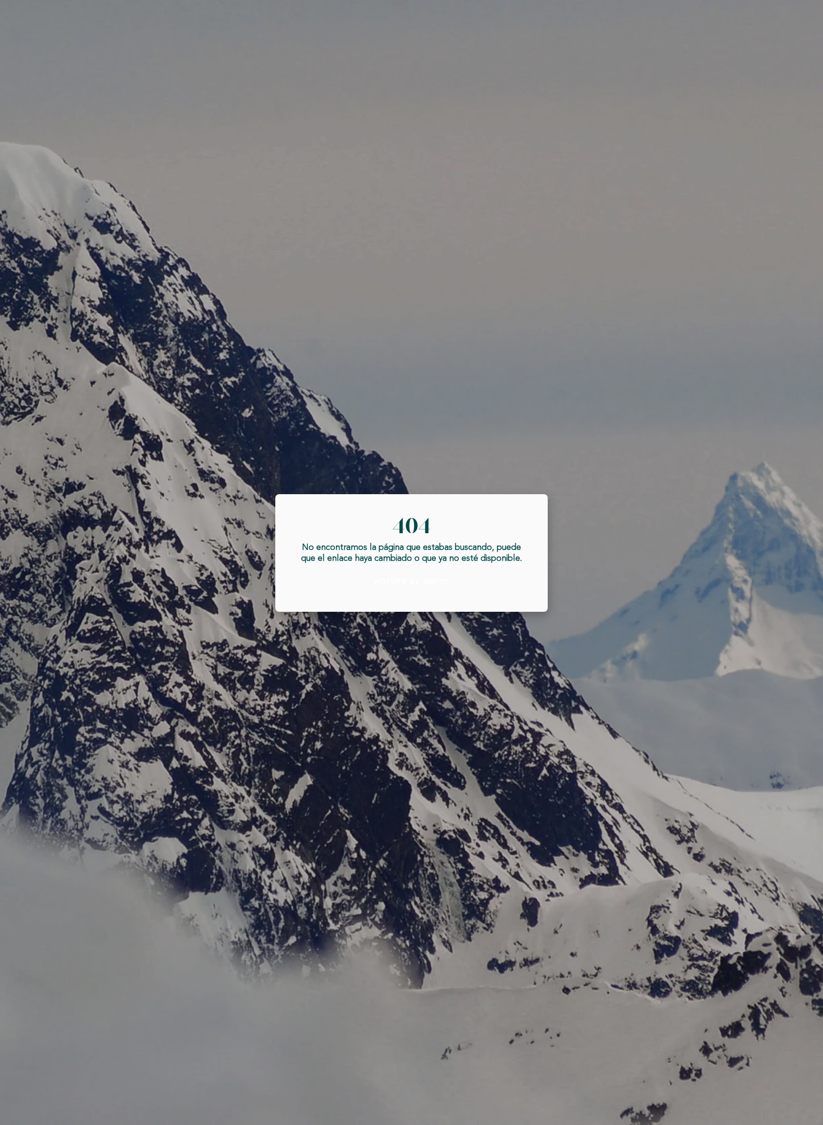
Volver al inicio (411, 582)
